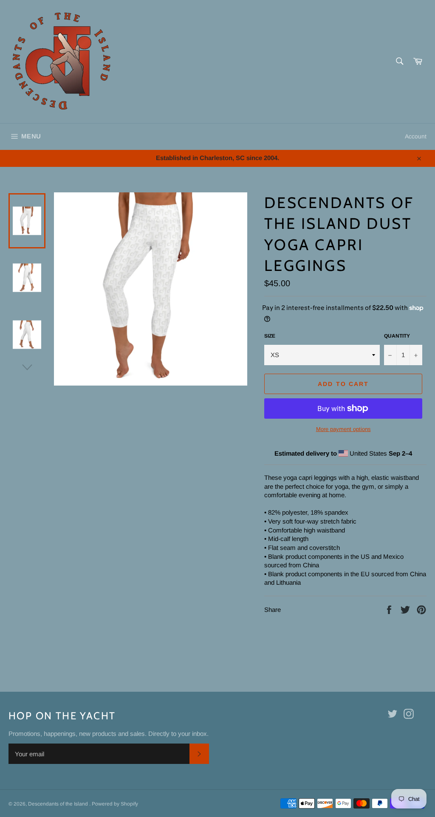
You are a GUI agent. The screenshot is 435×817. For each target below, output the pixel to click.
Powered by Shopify (115, 804)
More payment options (343, 429)
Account (416, 136)
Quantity (397, 336)
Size (269, 336)
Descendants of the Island (58, 804)
